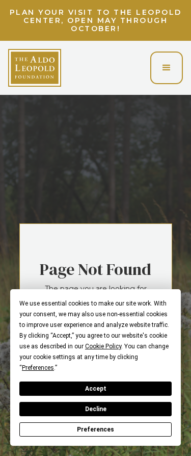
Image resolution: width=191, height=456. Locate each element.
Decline (95, 409)
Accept (95, 388)
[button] (166, 68)
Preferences (95, 429)
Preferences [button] (38, 367)
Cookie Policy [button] (103, 346)
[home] (34, 68)
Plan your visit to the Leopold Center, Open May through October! (96, 20)
